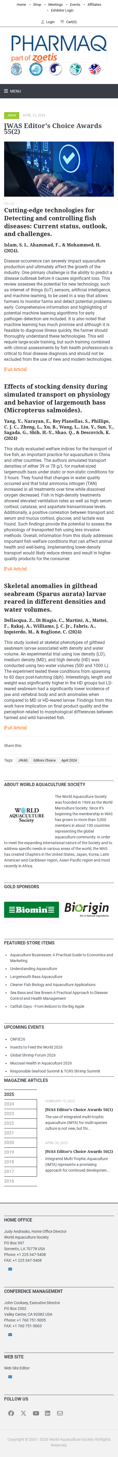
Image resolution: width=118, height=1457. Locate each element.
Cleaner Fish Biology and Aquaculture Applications (52, 984)
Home (21, 4)
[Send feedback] (59, 1269)
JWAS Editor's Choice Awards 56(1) (79, 1109)
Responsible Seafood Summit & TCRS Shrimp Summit (55, 1071)
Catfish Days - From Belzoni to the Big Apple (47, 1006)
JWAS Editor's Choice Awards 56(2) (79, 1151)
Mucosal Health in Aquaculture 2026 (41, 1063)
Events (75, 4)
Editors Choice (44, 760)
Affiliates (94, 4)
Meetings (55, 4)
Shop (37, 4)
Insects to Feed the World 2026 (36, 1047)
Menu (15, 91)
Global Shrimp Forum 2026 (33, 1055)
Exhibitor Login (62, 10)
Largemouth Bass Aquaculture (36, 976)
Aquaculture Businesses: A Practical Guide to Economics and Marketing (61, 958)
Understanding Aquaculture (33, 968)
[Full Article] (15, 369)
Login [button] (50, 22)
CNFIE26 (17, 1039)
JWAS (11, 115)
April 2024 (69, 760)
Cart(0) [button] (71, 22)
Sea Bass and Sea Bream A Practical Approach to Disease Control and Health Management (59, 995)
